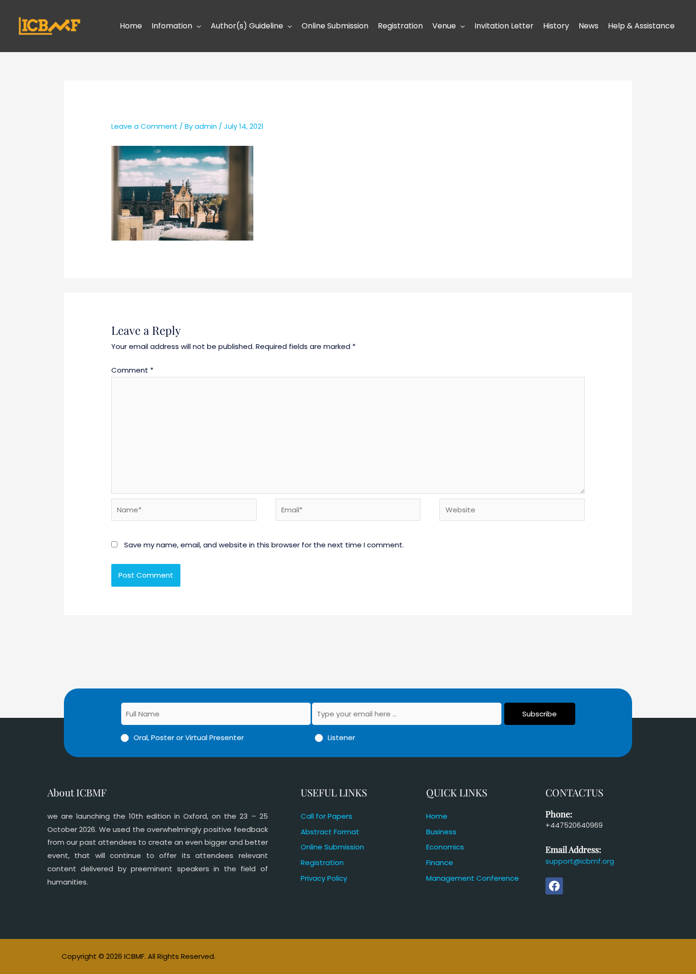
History (556, 25)
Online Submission (335, 25)
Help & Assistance (641, 25)
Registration (400, 25)
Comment (132, 370)
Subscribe (539, 714)
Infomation (172, 25)
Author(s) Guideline (247, 25)
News (588, 25)
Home (131, 25)
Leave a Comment (144, 126)
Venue (444, 25)
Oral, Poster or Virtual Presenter (189, 737)
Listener (341, 737)
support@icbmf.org (579, 861)
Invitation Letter (504, 25)
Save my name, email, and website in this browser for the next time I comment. (264, 545)
